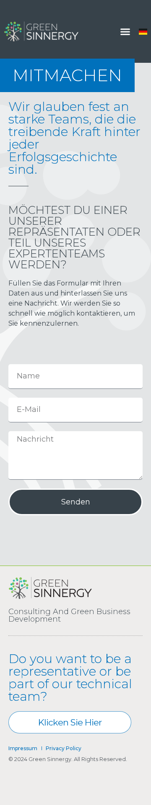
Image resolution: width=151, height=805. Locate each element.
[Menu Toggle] (125, 31)
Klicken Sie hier (70, 722)
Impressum (22, 748)
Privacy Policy (63, 748)
